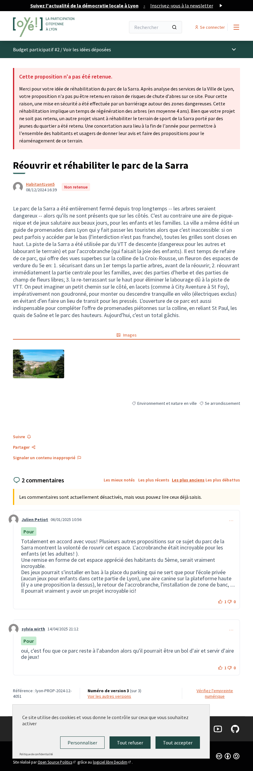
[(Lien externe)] (38, 363)
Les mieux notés (119, 480)
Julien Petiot (35, 519)
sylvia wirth (33, 629)
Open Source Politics (57, 762)
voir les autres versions (109, 696)
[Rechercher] (174, 27)
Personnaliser (82, 742)
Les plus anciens (188, 480)
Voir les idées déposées (87, 49)
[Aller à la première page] (54, 27)
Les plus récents (153, 480)
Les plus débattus (222, 480)
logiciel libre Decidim (112, 762)
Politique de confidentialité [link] (36, 754)
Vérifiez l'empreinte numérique (215, 693)
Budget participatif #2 (36, 49)
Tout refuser (130, 742)
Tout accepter (178, 742)
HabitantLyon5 (40, 184)
